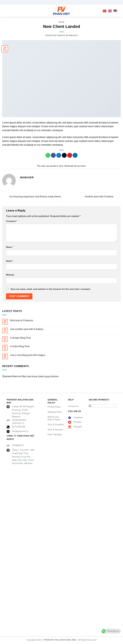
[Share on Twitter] (58, 155)
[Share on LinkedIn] (75, 155)
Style (61, 22)
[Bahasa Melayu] (115, 11)
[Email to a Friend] (64, 155)
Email (9, 261)
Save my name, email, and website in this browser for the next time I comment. (51, 289)
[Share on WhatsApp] (47, 155)
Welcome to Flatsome (21, 320)
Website (10, 275)
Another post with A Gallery (99, 196)
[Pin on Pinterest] (69, 155)
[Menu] (6, 10)
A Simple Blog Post (20, 338)
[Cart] (95, 10)
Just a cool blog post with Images (27, 355)
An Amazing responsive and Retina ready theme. (35, 196)
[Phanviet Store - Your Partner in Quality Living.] (61, 11)
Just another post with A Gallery (26, 329)
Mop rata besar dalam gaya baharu (40, 376)
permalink (81, 166)
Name (9, 247)
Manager (73, 35)
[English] (110, 11)
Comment (11, 221)
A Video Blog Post (19, 346)
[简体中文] (104, 11)
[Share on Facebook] (53, 155)
